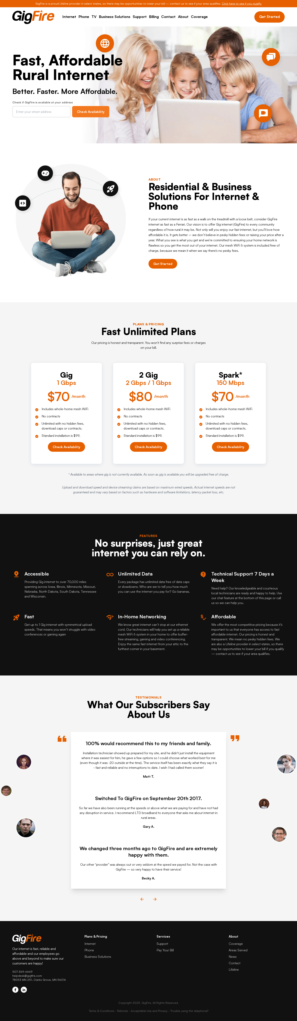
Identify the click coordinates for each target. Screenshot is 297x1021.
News (233, 957)
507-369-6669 (22, 971)
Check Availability (90, 112)
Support (140, 16)
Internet (69, 16)
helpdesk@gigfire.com (27, 975)
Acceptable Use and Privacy (149, 1011)
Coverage (199, 16)
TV (94, 16)
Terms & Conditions (101, 1011)
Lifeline (234, 969)
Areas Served (238, 950)
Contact (168, 16)
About (183, 16)
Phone (84, 16)
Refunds (122, 1011)
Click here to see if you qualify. (242, 3)
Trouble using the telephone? (189, 1011)
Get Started (269, 16)
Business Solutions (114, 16)
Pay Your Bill (165, 950)
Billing (154, 16)
